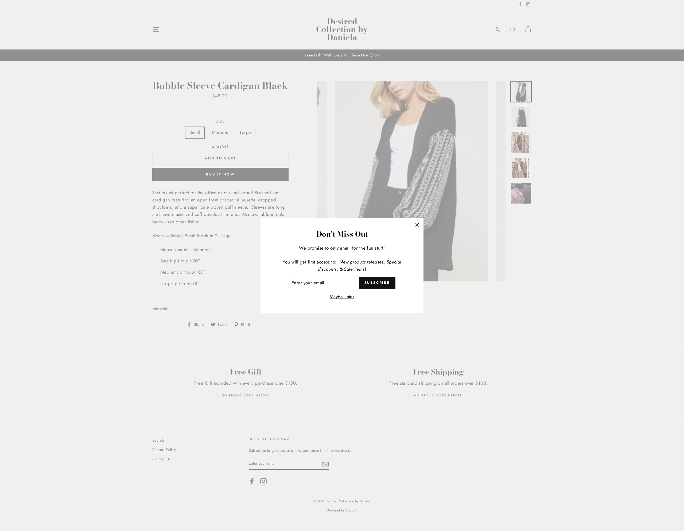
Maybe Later (342, 296)
